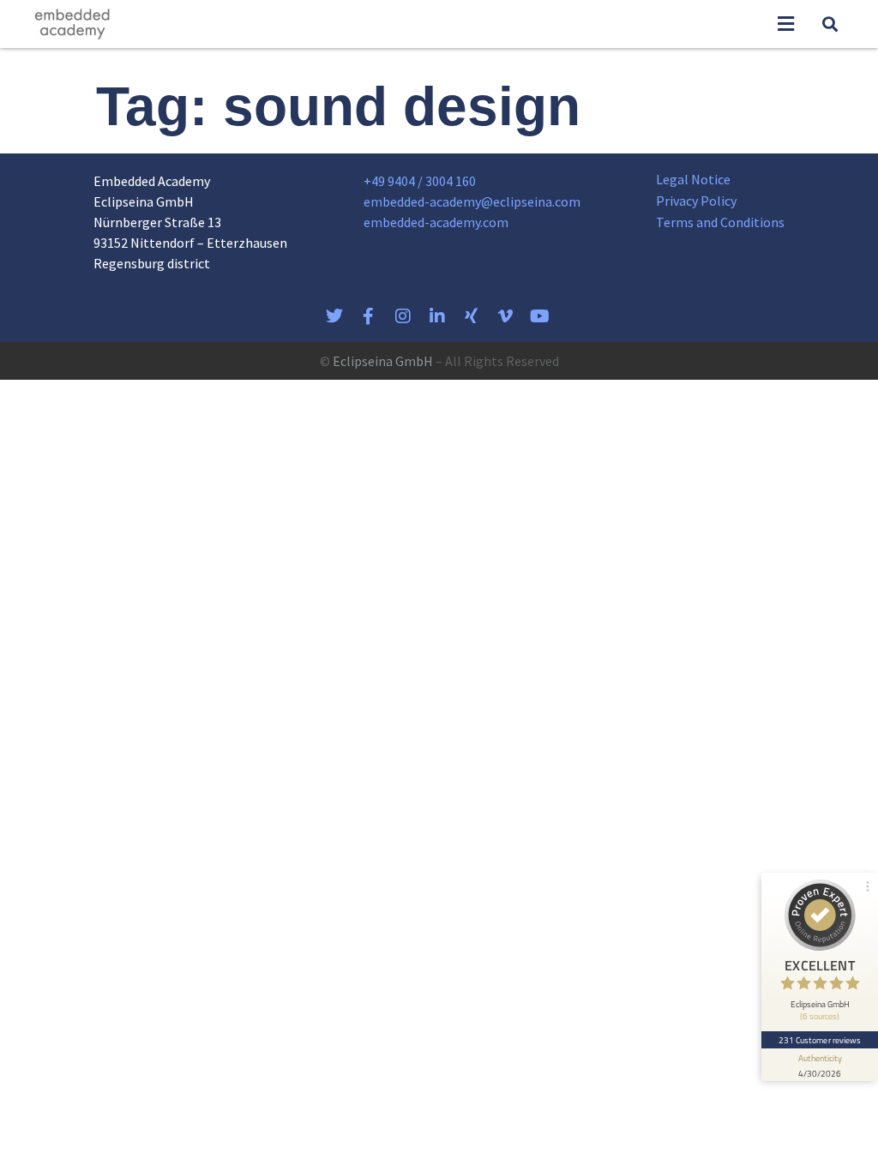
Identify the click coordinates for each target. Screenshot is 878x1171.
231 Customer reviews (820, 1040)
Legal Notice (693, 179)
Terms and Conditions (720, 222)
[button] (785, 24)
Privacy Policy (696, 200)
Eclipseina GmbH (383, 360)
